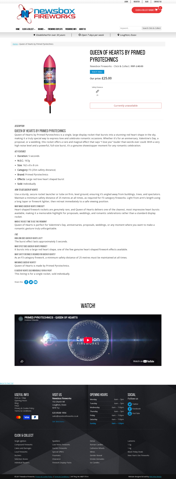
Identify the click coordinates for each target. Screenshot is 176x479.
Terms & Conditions (23, 411)
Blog (146, 2)
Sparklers (56, 441)
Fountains (56, 455)
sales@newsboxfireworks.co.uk (65, 416)
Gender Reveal (96, 455)
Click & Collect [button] (28, 29)
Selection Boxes (21, 459)
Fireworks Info (70, 29)
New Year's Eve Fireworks (138, 455)
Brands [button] (41, 29)
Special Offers (58, 452)
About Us (82, 29)
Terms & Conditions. (61, 477)
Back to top (88, 368)
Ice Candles (94, 462)
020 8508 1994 (59, 412)
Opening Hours (21, 400)
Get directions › (58, 421)
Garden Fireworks (59, 448)
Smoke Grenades (97, 459)
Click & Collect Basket (148, 9)
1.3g (129, 444)
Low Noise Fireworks (61, 444)
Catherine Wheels (97, 448)
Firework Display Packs (62, 462)
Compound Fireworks (23, 444)
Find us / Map (20, 398)
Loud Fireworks (21, 452)
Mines (92, 452)
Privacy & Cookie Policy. (44, 477)
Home (18, 29)
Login (126, 2)
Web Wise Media (155, 477)
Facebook (136, 408)
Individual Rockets (22, 462)
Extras (92, 441)
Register (137, 2)
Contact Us (157, 2)
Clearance (56, 459)
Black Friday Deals (135, 452)
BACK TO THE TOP (7, 383)
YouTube (136, 413)
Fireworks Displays (55, 29)
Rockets (18, 455)
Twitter (135, 404)
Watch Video (97, 72)
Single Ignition (20, 441)
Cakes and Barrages (23, 448)
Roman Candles (96, 444)
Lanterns (131, 441)
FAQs (17, 405)
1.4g (129, 448)
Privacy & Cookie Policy (24, 408)
